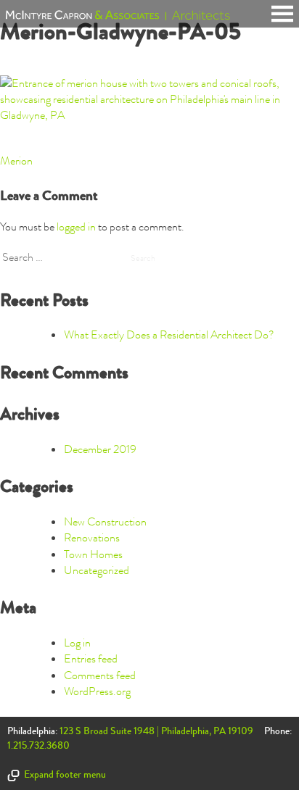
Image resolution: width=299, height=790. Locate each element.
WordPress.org (97, 691)
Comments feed (100, 675)
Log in (77, 643)
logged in (76, 227)
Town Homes (93, 554)
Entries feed (91, 659)
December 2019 (100, 449)
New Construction (105, 522)
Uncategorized (96, 570)
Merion (16, 161)
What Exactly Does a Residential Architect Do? (169, 335)
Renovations (92, 538)
